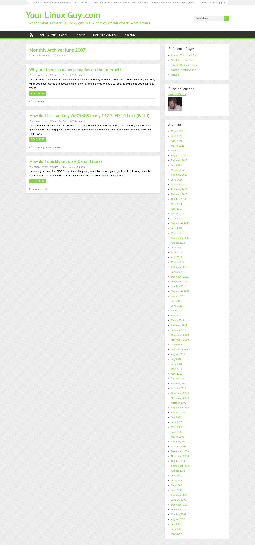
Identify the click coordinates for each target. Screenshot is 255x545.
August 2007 (178, 519)
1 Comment (79, 75)
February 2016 (179, 189)
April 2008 (176, 490)
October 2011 (178, 286)
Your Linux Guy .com (63, 14)
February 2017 (179, 174)
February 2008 (179, 495)
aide (46, 189)
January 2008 (178, 499)
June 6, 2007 (59, 167)
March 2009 (177, 436)
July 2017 (176, 165)
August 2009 (178, 412)
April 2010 (176, 373)
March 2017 (177, 170)
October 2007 (178, 514)
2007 (55, 55)
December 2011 (180, 276)
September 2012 (180, 237)
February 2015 (179, 194)
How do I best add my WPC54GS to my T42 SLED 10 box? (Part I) (89, 115)
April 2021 (176, 140)
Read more (38, 93)
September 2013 (180, 223)
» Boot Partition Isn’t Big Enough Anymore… (169, 2)
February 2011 (179, 325)
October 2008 (178, 461)
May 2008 (176, 485)
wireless (56, 147)
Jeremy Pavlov (40, 75)
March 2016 (177, 184)
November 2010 (180, 339)
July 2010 (176, 359)
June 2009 (177, 422)
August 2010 (178, 354)
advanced (37, 189)
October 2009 (178, 402)
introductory (38, 101)
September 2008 (180, 465)
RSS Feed (130, 34)
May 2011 (176, 310)
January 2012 (178, 271)
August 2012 (178, 242)
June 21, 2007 (60, 75)
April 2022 (176, 136)
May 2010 (176, 368)
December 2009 (180, 393)
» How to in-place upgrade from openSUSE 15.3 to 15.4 (56, 2)
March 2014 (177, 213)
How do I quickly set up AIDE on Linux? (65, 161)
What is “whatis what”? (55, 34)
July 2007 (176, 524)
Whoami (81, 34)
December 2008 (180, 451)
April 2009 (176, 431)
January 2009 (178, 446)
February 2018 (179, 160)
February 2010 (179, 383)
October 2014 (178, 199)
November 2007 (180, 509)
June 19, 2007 (60, 121)
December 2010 (180, 334)
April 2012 (176, 257)
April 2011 (176, 315)
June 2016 (177, 179)
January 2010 (178, 388)
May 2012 (176, 252)
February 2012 (179, 267)
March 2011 (177, 320)
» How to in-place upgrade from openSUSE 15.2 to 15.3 (116, 2)
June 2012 (177, 247)
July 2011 (176, 301)
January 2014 (178, 218)
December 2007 (180, 504)
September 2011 (180, 291)
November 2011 (180, 281)
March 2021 (177, 145)
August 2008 (178, 470)
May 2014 (176, 204)
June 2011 (176, 305)
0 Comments (78, 167)
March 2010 (177, 378)
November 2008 (180, 456)
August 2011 (178, 296)
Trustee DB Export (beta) (184, 65)
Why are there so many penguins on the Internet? (75, 69)
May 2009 (176, 427)
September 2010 (180, 349)
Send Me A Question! (105, 34)
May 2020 (176, 150)
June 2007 (177, 529)
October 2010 (178, 344)
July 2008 (176, 475)
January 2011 (178, 330)
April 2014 (176, 208)
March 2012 (177, 262)
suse (48, 147)
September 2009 (180, 407)
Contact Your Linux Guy (184, 55)
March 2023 (177, 131)
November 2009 (180, 398)
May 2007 (176, 533)
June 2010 (177, 364)
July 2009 (176, 417)
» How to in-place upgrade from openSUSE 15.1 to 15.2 (223, 2)
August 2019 (178, 155)
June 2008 (177, 480)
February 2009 (179, 441)
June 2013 (177, 228)
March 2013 (177, 233)
